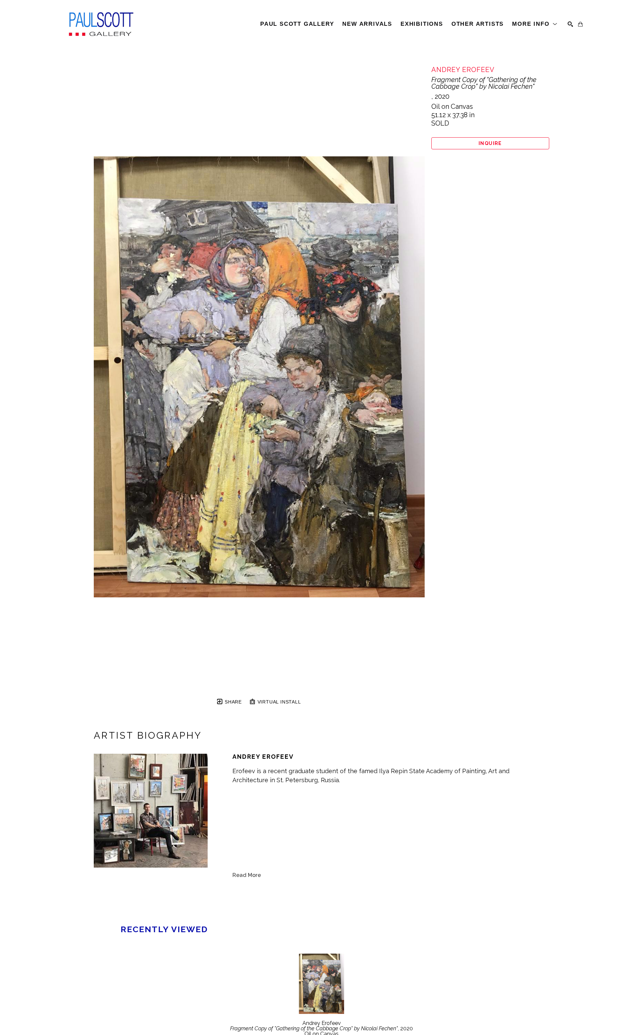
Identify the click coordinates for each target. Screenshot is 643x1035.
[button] (535, 24)
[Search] (570, 24)
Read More (246, 875)
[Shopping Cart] (580, 24)
